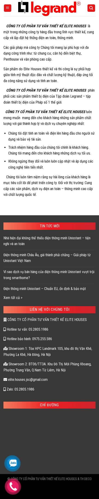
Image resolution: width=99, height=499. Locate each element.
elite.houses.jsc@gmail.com (27, 379)
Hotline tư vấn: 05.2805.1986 (27, 329)
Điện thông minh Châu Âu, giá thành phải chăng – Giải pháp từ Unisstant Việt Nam (47, 258)
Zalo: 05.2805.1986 (20, 389)
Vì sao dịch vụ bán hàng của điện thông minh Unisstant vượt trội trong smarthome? (48, 275)
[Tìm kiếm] (91, 8)
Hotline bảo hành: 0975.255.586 (29, 339)
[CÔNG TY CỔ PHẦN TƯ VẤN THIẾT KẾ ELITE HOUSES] (49, 8)
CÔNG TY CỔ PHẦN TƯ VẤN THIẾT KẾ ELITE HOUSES (47, 319)
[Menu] (8, 8)
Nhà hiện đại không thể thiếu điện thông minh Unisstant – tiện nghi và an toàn (46, 241)
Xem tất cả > (12, 298)
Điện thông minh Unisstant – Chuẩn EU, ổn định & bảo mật (44, 288)
